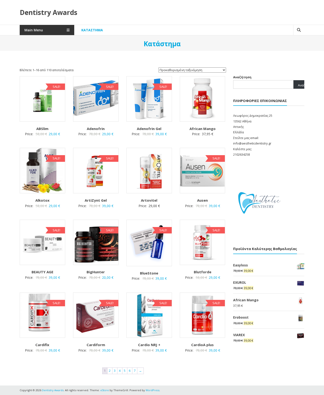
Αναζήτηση (242, 77)
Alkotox (42, 200)
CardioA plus (202, 344)
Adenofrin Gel (149, 128)
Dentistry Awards (48, 12)
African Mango (203, 128)
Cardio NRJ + (149, 344)
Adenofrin (96, 128)
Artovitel (149, 200)
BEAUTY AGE (42, 272)
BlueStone (149, 273)
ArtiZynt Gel (96, 200)
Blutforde (202, 272)
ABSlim (42, 128)
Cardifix (42, 344)
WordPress (152, 390)
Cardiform (96, 344)
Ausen (202, 200)
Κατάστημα (92, 30)
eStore (104, 390)
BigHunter (96, 272)
